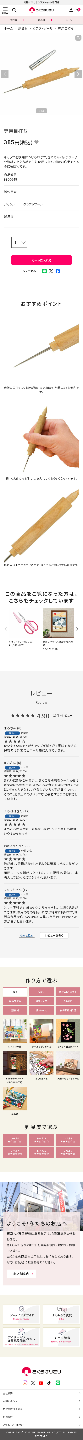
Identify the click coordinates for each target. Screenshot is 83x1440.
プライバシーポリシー (14, 1424)
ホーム (8, 28)
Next (78, 74)
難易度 (41, 19)
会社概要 (8, 1393)
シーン (69, 19)
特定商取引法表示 (13, 1409)
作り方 (13, 19)
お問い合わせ (10, 1401)
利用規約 (8, 1416)
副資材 (23, 28)
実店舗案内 (21, 1273)
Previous (4, 74)
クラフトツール (43, 28)
